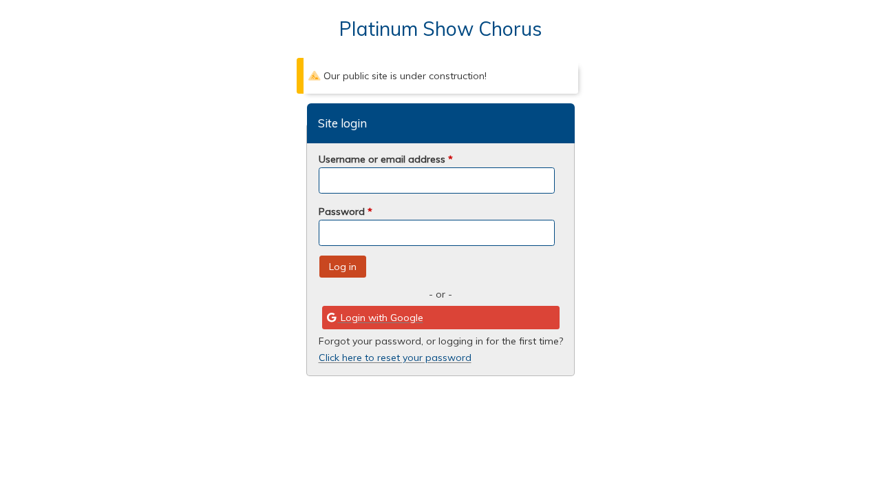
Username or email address (386, 159)
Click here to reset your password (395, 357)
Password (345, 211)
